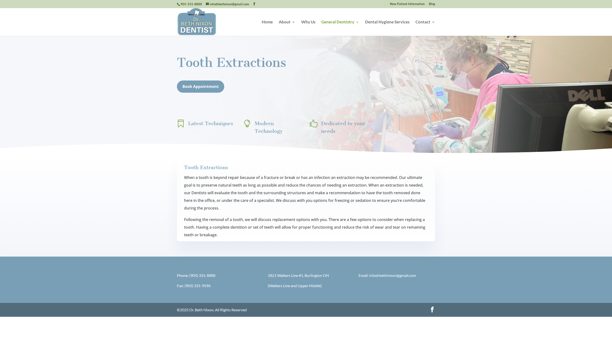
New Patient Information (407, 4)
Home (267, 22)
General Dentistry (337, 22)
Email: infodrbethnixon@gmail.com (387, 275)
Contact (422, 22)
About (284, 22)
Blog (432, 4)
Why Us (308, 22)
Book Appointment (200, 86)
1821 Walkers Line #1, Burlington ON (298, 275)
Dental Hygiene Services (387, 22)
